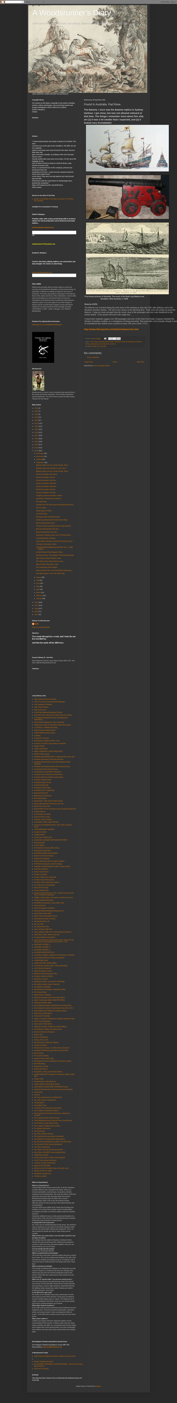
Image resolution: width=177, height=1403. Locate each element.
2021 (36, 423)
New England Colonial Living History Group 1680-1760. (53, 1008)
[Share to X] (114, 338)
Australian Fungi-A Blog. (42, 788)
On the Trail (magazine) (42, 1021)
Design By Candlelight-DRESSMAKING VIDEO (50, 840)
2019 (36, 429)
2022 (36, 420)
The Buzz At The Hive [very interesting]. (47, 1108)
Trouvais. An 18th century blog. (45, 1163)
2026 (36, 408)
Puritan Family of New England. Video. (49, 552)
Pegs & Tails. (38, 1034)
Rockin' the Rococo (41, 1069)
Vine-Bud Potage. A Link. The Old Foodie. (50, 573)
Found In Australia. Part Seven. (47, 474)
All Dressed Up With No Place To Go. (47, 741)
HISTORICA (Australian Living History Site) (49, 903)
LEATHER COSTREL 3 (42, 950)
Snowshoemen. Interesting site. (45, 1081)
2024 (36, 414)
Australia (101, 341)
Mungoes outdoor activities (43, 976)
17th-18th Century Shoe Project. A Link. (49, 561)
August (39, 577)
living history (94, 344)
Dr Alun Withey (39, 845)
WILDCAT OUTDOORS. (42, 1166)
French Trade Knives (41, 872)
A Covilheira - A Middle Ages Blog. (46, 727)
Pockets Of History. (40, 1045)
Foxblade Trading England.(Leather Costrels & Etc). (52, 866)
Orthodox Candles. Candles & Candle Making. (50, 1027)
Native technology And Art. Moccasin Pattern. (49, 997)
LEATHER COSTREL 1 (42, 944)
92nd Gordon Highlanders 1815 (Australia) (49, 722)
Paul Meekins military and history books (48, 1029)
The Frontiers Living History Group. (46, 1123)
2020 (36, 426)
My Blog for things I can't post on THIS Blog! (49, 981)
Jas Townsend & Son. (41, 927)
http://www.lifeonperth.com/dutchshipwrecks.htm (111, 329)
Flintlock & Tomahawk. (42, 858)
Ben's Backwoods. (40, 798)
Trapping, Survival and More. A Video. (49, 495)
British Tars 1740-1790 (42, 806)
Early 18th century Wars (42, 851)
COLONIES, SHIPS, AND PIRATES (46, 822)
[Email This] (109, 338)
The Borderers (39, 1103)
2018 (36, 432)
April (38, 589)
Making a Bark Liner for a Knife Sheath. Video (52, 471)
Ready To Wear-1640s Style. (44, 1058)
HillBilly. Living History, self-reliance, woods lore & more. (53, 897)
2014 (36, 445)
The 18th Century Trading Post (45, 1100)
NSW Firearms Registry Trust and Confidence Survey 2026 (54, 1356)
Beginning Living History (42, 796)
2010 (36, 605)
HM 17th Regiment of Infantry (44, 908)
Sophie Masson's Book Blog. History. (47, 1084)
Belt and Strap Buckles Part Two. (47, 529)
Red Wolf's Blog (39, 1064)
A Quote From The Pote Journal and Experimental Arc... (55, 505)
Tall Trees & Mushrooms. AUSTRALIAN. (48, 1097)
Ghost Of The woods (41, 888)
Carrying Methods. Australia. (46, 538)
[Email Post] (105, 338)
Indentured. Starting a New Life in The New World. (53, 535)
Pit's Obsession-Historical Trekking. (46, 1042)
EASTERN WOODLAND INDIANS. (46, 853)
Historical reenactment (128, 341)
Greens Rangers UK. (41, 890)
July (38, 580)
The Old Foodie (39, 1131)
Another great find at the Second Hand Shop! (52, 520)
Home (115, 362)
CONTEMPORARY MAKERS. (44, 829)
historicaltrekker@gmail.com (43, 227)
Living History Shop (41, 960)
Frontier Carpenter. (40, 874)
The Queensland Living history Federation (49, 1136)
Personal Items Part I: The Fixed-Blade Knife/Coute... (54, 570)
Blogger (98, 1386)
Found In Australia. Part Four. (46, 483)
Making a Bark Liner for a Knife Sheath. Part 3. (52, 465)
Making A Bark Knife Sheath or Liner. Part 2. (51, 468)
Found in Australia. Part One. (46, 492)
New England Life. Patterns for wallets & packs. (50, 1011)
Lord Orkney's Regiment (42, 968)
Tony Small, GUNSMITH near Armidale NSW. (49, 1152)
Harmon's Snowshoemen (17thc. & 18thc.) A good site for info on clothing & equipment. (54, 894)
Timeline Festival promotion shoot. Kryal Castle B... (54, 526)
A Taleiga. (37, 735)
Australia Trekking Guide (42, 780)
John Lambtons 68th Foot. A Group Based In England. (53, 932)
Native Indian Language (42, 995)
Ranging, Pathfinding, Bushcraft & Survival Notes (51, 1050)
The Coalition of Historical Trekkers (46, 1111)
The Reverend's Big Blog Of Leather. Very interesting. (52, 1142)
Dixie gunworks (39, 843)
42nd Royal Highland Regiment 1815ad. (48, 712)
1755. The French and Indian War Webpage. (49, 702)
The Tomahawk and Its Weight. (47, 567)
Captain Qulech (39, 812)
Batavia (107, 341)
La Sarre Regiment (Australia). (44, 937)
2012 (36, 451)
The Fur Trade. (41, 508)
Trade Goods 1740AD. (44, 511)
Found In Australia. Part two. (46, 489)
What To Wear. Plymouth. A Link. (47, 564)
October (39, 459)
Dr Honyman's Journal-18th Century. (47, 848)
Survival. (37, 1095)
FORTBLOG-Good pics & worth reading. (48, 864)
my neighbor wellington (42, 987)
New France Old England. (43, 1013)
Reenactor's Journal (41, 1066)
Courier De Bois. (42, 514)
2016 (36, 439)
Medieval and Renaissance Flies (45, 974)
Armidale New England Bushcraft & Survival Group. (52, 766)
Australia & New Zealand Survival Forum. (48, 774)
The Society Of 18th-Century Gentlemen (48, 1144)
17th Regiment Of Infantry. (43, 704)
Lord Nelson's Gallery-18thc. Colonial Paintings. (51, 966)
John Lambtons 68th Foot (43, 929)
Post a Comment (93, 357)
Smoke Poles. (39, 1079)
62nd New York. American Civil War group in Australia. (53, 715)
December (40, 453)
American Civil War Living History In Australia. (50, 743)
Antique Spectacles (41, 749)
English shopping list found (43, 1361)
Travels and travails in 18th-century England (49, 1157)
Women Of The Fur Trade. (43, 1171)
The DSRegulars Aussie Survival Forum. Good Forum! (53, 1120)
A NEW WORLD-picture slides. (44, 733)
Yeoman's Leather (40, 1176)
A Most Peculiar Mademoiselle (44, 730)
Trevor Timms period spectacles (45, 1160)
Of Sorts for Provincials (42, 1016)
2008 (36, 611)
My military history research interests (47, 984)
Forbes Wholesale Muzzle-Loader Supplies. (49, 861)
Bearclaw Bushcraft (41, 793)
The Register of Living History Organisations (49, 1139)
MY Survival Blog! (40, 992)
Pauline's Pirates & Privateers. (44, 1032)
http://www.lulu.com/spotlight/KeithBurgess (47, 325)
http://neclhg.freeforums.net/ (52, 1347)
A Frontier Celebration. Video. (46, 544)
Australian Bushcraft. (41, 785)
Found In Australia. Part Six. (45, 477)
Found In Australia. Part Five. (46, 480)
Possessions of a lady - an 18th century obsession (51, 1048)
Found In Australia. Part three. (46, 486)
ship (100, 344)
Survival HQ (38, 1092)
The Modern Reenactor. (42, 1128)
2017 (36, 435)
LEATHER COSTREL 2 (42, 947)
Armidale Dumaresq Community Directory (48, 759)
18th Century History (41, 707)
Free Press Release (41, 869)
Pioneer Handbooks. (41, 1037)
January (39, 598)
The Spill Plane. (41, 502)
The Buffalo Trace (40, 1105)
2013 (36, 448)
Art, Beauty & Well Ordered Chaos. (46, 769)
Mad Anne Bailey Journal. (43, 971)
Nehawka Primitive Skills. (43, 1003)
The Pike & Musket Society (43, 1134)
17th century (94, 341)
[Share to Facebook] (117, 338)
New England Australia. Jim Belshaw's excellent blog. (53, 1005)
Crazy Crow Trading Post (43, 837)
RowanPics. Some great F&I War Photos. (48, 1072)
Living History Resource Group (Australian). (49, 958)
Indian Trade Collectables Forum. (46, 916)
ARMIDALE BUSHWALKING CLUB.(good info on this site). (54, 757)
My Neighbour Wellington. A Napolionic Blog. (50, 989)
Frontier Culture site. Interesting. (45, 877)
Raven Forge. (39, 1053)
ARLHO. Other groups (41, 754)
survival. (113, 344)
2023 (36, 417)
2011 (36, 602)
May (38, 586)
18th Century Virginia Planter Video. (48, 558)
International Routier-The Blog (44, 919)
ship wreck (106, 344)
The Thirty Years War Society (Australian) (48, 1150)
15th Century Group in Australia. (45, 699)
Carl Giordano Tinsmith (42, 814)
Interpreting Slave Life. (42, 921)
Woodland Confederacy (42, 1173)
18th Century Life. (40, 710)
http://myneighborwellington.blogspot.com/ (49, 911)
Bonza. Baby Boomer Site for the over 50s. (49, 804)
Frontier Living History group (44, 880)
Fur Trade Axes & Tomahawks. (44, 885)
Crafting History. (39, 835)
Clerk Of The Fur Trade (42, 817)
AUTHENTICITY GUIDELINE (44, 790)
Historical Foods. (40, 905)
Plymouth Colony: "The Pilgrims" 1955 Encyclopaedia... (55, 555)
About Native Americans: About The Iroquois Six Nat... (54, 541)
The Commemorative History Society (47, 1118)
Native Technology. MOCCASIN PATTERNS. (49, 1000)
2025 (36, 411)
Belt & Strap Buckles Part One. (46, 532)
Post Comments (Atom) (102, 366)
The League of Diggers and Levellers (47, 1126)
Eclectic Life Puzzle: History (43, 856)
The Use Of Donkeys (41, 1369)
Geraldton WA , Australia (98, 346)
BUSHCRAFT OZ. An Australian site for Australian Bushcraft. (55, 809)
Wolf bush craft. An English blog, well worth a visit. (51, 1168)
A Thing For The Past (41, 738)
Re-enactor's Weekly (41, 1056)
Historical (117, 341)
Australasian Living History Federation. (47, 772)
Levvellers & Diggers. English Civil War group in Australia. (54, 955)
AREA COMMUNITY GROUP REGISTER (48, 751)
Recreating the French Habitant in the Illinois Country (52, 1061)
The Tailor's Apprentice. (42, 1147)
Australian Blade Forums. (43, 782)
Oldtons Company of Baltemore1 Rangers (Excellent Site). (54, 1019)
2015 (36, 442)
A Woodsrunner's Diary (71, 12)
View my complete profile (41, 627)
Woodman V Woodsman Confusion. (48, 498)
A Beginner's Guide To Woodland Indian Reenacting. (52, 725)
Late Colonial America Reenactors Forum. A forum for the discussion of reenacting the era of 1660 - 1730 (54, 941)
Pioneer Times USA (41, 1040)
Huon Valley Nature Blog (42, 913)
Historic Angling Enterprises (44, 900)
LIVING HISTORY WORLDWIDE (45, 963)
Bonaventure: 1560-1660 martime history (48, 801)
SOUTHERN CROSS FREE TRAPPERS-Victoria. (51, 1087)
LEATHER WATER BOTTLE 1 (44, 952)
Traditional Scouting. (41, 1155)
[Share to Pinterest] (119, 338)
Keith (37, 624)
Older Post (140, 362)
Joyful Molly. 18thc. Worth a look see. (47, 935)
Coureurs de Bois (40, 832)
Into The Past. (39, 924)
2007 (36, 614)
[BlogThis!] (112, 338)
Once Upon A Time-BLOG (43, 1024)
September (40, 462)
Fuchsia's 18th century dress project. (47, 882)
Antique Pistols (39, 746)
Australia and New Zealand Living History (48, 777)
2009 (36, 608)
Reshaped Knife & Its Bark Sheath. (48, 517)
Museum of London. (41, 979)
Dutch (112, 341)
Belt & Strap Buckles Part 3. (45, 523)
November (40, 456)
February (39, 595)
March (38, 592)
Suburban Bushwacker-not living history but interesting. (53, 1089)
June (38, 583)
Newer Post (89, 362)
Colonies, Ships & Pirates (43, 819)
